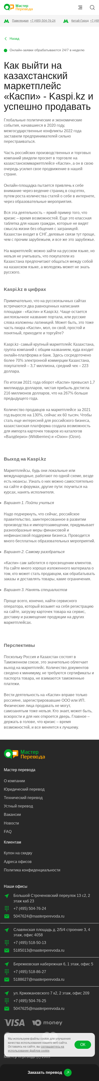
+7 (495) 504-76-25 (29, 1001)
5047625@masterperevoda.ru (38, 1008)
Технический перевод (23, 798)
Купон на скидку (18, 853)
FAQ (8, 832)
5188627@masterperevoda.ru (38, 979)
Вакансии (12, 814)
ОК (82, 1045)
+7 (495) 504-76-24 (43, 20)
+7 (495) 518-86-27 (29, 972)
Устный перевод (18, 806)
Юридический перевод (24, 789)
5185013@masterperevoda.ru (38, 950)
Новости (11, 823)
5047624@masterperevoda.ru (38, 916)
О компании (14, 781)
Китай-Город (80, 20)
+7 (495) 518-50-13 (29, 943)
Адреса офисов (18, 862)
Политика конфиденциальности (32, 870)
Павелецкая (20, 20)
